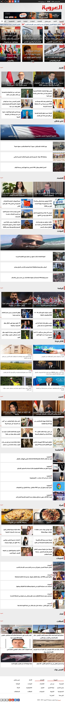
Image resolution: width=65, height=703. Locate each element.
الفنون (19, 21)
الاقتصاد (39, 21)
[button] (2, 44)
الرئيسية (61, 21)
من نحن (52, 683)
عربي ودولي (48, 21)
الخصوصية (61, 691)
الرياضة (25, 21)
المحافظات (17, 691)
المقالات (60, 621)
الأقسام (42, 680)
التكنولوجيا (11, 21)
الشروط (52, 691)
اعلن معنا (61, 695)
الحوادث (32, 21)
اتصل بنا (52, 695)
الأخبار (55, 21)
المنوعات (41, 691)
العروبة (55, 680)
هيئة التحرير (51, 687)
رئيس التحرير (60, 687)
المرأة (4, 21)
